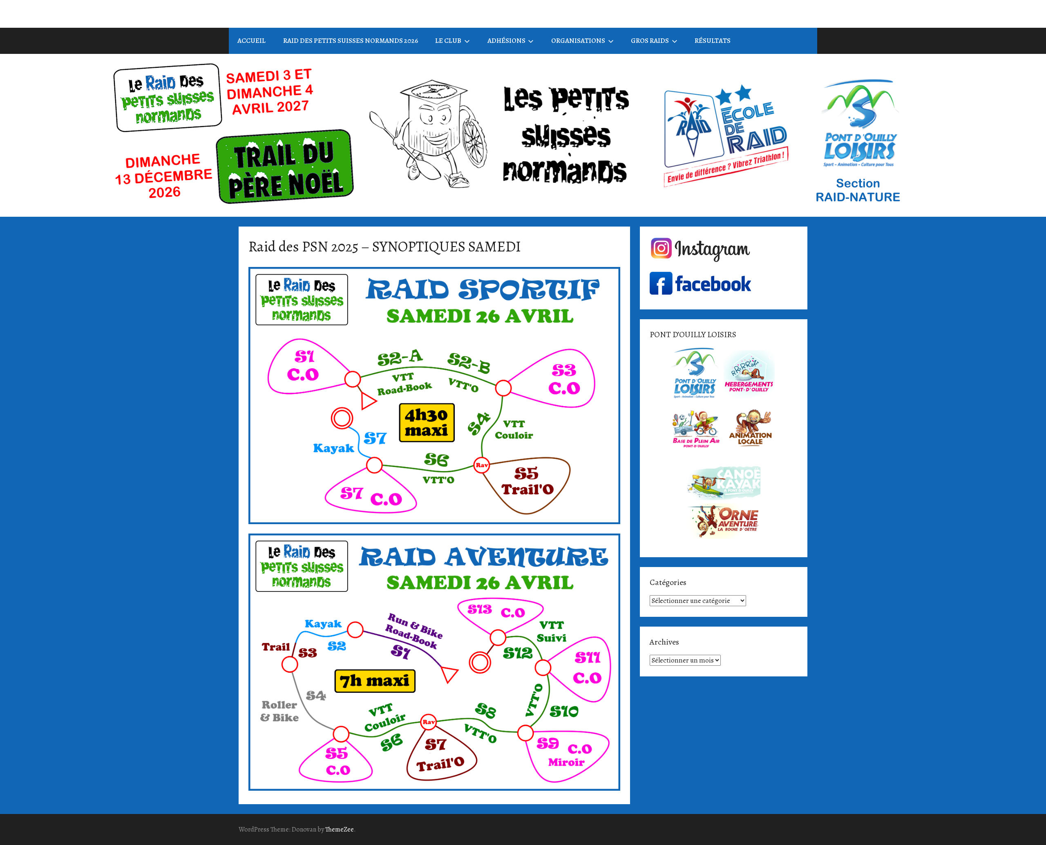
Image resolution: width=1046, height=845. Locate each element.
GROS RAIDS (650, 40)
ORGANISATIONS (578, 40)
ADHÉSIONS (506, 40)
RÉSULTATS (713, 40)
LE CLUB (448, 40)
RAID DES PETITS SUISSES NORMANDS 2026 (350, 40)
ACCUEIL (251, 40)
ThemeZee (339, 829)
